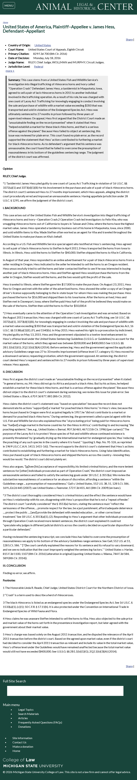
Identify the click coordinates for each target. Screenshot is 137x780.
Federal (38, 66)
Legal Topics (26, 709)
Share (129, 39)
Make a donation (22, 746)
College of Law (54, 772)
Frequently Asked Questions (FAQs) (40, 722)
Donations (24, 726)
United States (42, 45)
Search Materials (28, 713)
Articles (23, 718)
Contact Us (19, 742)
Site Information (22, 738)
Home (5, 22)
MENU (8, 5)
